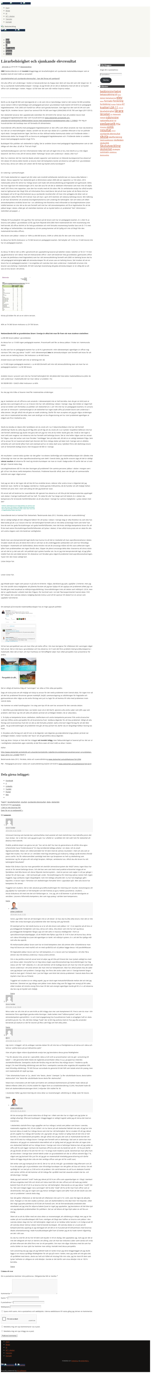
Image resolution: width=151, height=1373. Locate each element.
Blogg (8, 11)
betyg (117, 91)
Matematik (117, 114)
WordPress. (84, 1361)
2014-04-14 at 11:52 (18, 914)
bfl (116, 94)
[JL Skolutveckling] (15, 3)
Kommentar (6, 1293)
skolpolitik (104, 143)
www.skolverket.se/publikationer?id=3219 (75, 764)
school (113, 131)
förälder (113, 104)
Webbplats (5, 1307)
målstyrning (112, 117)
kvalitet (104, 107)
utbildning (113, 152)
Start (7, 8)
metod (102, 117)
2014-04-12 (6, 67)
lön (112, 114)
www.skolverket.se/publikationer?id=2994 (64, 759)
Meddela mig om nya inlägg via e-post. (19, 1331)
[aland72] (21, 3)
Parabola (74, 1361)
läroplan (105, 114)
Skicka (106, 80)
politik (110, 127)
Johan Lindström (16, 911)
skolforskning (115, 137)
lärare (119, 111)
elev (119, 97)
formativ (108, 100)
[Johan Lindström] (5, 3)
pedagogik (107, 123)
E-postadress (7, 1302)
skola (49, 802)
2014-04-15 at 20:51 (18, 1111)
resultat (24, 802)
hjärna (119, 104)
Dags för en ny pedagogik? (12, 810)
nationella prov (107, 120)
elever (102, 101)
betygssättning (107, 94)
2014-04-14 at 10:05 (13, 830)
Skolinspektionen (106, 140)
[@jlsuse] (27, 3)
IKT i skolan (10, 16)
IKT (123, 104)
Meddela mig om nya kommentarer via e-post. (22, 1327)
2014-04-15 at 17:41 (13, 1041)
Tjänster (9, 19)
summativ (104, 152)
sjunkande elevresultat (37, 802)
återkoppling (104, 155)
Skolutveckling (25, 67)
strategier (116, 149)
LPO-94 (121, 108)
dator (119, 95)
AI (6, 13)
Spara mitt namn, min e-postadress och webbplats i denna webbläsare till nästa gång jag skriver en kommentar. (48, 1311)
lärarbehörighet (13, 802)
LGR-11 (113, 107)
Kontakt (9, 22)
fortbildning (105, 104)
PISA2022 (103, 127)
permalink (16, 805)
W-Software (21, 1370)
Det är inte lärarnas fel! (11, 807)
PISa (118, 123)
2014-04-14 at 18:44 (13, 1007)
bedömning (107, 91)
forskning (118, 100)
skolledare (119, 140)
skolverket (55, 802)
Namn (4, 1298)
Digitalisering (110, 98)
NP (115, 121)
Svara (8, 901)
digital (102, 98)
